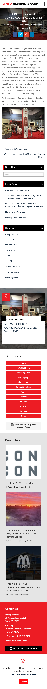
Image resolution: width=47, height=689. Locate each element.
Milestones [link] (12, 239)
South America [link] (14, 266)
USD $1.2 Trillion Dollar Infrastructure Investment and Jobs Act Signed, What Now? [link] (24, 205)
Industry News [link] (11, 245)
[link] (20, 4)
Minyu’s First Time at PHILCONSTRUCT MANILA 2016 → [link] (24, 155)
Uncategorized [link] (11, 277)
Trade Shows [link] (23, 25)
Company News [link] (12, 234)
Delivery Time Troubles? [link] (15, 217)
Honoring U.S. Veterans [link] (15, 212)
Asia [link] (9, 255)
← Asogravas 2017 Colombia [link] (14, 149)
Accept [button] (23, 682)
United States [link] (36, 25)
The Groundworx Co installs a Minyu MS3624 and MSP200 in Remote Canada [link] (24, 197)
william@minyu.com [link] (18, 640)
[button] (42, 4)
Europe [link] (10, 261)
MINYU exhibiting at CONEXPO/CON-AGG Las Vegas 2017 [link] (20, 327)
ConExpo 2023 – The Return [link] (17, 190)
